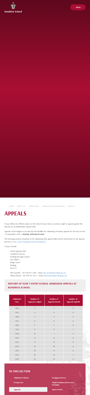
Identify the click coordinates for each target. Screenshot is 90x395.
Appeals (71, 206)
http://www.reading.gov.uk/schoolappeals (29, 241)
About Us (21, 206)
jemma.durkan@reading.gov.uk (55, 275)
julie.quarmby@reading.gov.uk (54, 273)
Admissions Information (53, 206)
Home (11, 206)
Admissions (34, 206)
